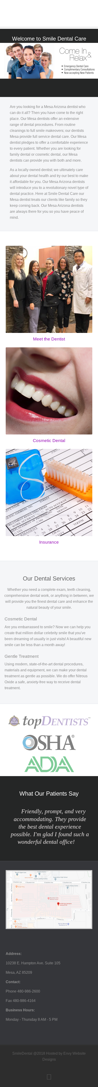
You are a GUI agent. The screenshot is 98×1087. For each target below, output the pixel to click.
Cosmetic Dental (49, 440)
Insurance (49, 542)
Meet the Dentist (49, 339)
